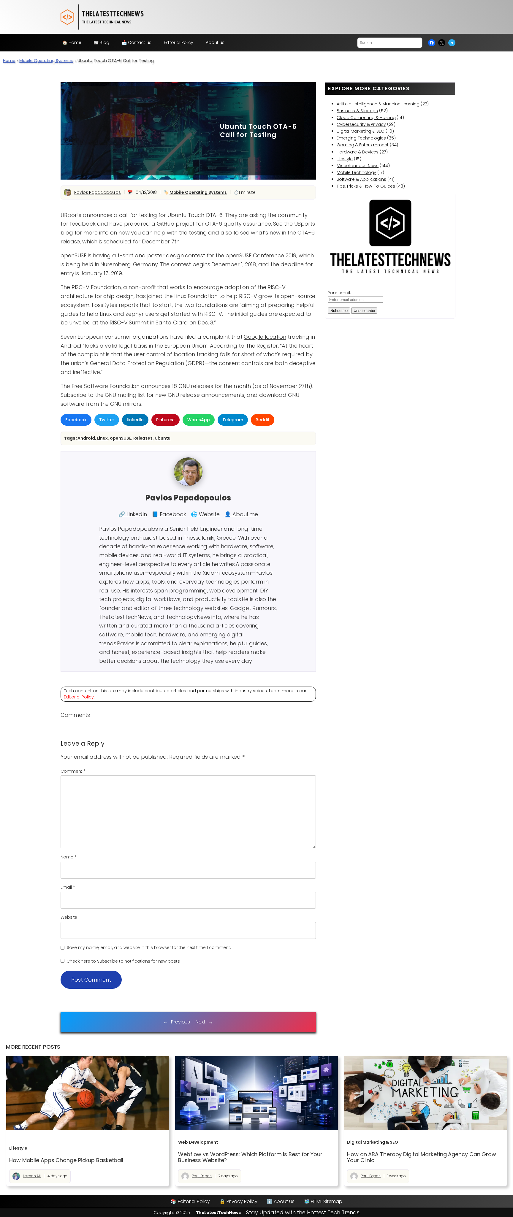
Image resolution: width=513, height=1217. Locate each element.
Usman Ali (32, 1175)
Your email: (339, 293)
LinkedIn (135, 420)
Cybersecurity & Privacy (361, 124)
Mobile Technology (356, 172)
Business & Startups (357, 111)
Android (86, 438)
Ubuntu (162, 438)
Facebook (76, 420)
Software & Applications (361, 179)
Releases (143, 438)
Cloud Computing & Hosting (366, 118)
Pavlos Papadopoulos (97, 192)
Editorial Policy (79, 697)
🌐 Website (205, 514)
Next (200, 1021)
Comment (73, 771)
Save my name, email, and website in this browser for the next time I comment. (149, 947)
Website (69, 917)
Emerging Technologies (361, 138)
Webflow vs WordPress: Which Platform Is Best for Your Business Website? (250, 1157)
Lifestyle (345, 159)
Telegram (232, 420)
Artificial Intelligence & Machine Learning (378, 104)
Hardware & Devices (358, 152)
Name (68, 857)
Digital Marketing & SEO (360, 131)
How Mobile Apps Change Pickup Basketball (66, 1160)
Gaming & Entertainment (363, 145)
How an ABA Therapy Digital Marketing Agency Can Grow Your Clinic (421, 1157)
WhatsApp (198, 420)
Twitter (106, 420)
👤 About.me (241, 514)
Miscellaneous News (358, 166)
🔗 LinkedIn (132, 514)
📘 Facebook (169, 514)
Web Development (198, 1142)
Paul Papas (202, 1175)
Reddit (262, 420)
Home (9, 61)
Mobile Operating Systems (46, 61)
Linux (102, 438)
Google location (265, 336)
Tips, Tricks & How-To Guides (366, 186)
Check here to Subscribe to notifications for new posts (122, 961)
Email (68, 887)
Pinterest (165, 420)
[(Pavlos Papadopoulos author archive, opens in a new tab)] (188, 484)
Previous (180, 1021)
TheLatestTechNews (218, 1213)
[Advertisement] (141, 130)
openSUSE (120, 438)
